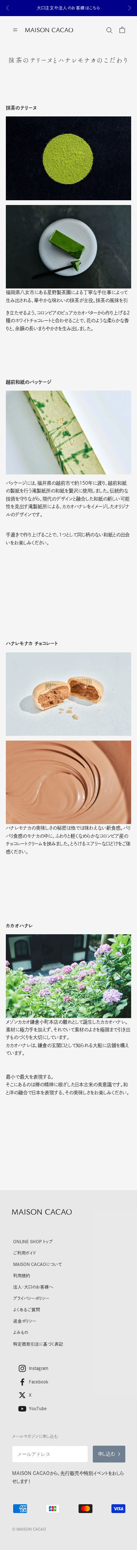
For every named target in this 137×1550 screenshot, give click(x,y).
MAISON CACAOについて (37, 1264)
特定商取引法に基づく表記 (38, 1344)
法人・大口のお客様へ (33, 1287)
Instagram (38, 1368)
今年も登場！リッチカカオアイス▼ (68, 8)
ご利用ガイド (24, 1253)
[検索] (109, 30)
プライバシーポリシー (31, 1298)
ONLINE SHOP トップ (33, 1242)
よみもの (20, 1332)
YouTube (38, 1408)
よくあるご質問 (26, 1310)
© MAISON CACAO (29, 1529)
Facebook (39, 1382)
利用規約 (21, 1276)
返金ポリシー (24, 1321)
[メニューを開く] (15, 30)
